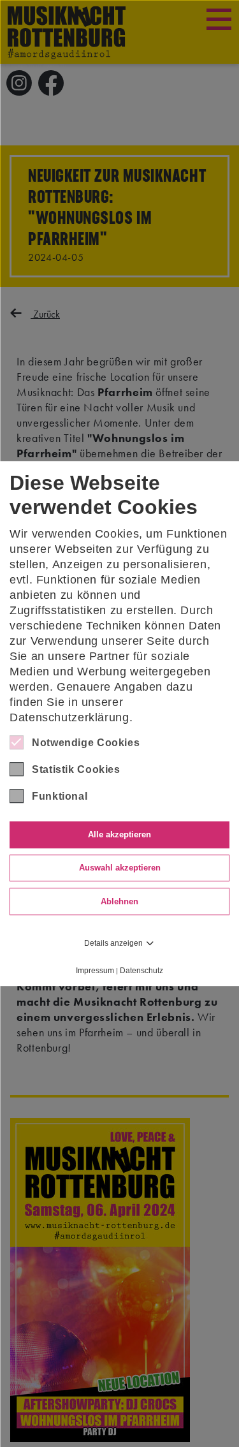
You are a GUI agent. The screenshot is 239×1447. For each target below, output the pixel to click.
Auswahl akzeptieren (120, 868)
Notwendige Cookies (86, 742)
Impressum (95, 970)
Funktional (59, 796)
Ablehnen (119, 901)
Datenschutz (141, 970)
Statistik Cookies (76, 769)
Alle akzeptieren (119, 834)
